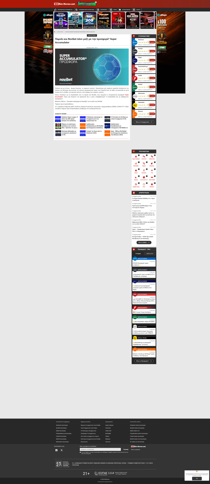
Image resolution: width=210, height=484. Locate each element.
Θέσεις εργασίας (135, 449)
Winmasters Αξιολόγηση (62, 442)
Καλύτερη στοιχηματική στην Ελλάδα (90, 439)
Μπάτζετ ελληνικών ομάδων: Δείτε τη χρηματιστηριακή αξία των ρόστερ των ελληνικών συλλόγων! (143, 214)
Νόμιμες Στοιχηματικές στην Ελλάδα (90, 425)
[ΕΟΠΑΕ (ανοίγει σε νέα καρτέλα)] (110, 473)
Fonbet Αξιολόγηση (61, 436)
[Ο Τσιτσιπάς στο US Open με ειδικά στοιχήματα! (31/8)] (107, 119)
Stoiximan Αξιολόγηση (62, 425)
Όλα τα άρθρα (142, 242)
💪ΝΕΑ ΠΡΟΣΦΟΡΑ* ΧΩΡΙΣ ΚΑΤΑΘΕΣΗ (144, 321)
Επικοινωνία (84, 442)
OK (197, 478)
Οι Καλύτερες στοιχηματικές (88, 431)
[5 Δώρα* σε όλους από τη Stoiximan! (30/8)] (83, 133)
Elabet (140, 57)
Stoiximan (141, 39)
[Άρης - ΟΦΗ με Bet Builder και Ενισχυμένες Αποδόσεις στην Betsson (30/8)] (107, 133)
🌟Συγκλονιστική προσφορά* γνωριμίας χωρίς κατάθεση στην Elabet (142, 287)
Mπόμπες (107, 439)
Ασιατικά (107, 442)
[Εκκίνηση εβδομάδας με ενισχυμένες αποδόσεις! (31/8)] (58, 133)
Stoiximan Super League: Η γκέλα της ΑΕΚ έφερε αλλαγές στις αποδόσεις (69, 118)
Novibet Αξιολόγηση (61, 428)
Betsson (140, 111)
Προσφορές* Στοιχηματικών (88, 433)
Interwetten (141, 102)
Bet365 (140, 84)
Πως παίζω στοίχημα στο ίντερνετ (90, 436)
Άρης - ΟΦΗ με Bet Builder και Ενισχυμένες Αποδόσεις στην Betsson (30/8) (119, 133)
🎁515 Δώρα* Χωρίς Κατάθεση (142, 312)
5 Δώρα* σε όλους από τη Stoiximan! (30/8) (94, 132)
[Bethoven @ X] (61, 450)
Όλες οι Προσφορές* (142, 361)
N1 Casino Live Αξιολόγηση (137, 442)
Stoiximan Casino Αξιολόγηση (137, 425)
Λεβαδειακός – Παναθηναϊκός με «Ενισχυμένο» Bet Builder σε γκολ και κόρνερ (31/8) (119, 126)
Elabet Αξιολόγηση (61, 431)
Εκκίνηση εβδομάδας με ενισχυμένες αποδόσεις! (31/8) (69, 133)
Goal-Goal (107, 428)
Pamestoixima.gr (143, 66)
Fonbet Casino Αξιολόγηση (137, 436)
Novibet (140, 48)
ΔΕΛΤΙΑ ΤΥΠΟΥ (60, 31)
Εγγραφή (125, 449)
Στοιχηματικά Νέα (136, 196)
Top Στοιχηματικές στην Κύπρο (89, 428)
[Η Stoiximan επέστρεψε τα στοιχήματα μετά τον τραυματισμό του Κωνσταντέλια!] (83, 119)
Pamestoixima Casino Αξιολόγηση (139, 433)
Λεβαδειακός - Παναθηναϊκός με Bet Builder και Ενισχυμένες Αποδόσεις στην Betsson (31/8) (94, 126)
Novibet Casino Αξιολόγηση (137, 428)
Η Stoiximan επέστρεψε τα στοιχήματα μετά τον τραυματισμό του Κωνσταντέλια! (94, 119)
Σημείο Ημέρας (109, 425)
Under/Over (108, 431)
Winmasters (141, 93)
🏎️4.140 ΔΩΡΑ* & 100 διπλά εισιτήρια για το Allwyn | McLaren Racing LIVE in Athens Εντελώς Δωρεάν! (144, 301)
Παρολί (107, 436)
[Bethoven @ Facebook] (56, 450)
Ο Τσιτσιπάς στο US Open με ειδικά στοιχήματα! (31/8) (119, 118)
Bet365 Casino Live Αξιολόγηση (138, 439)
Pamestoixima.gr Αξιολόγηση (63, 433)
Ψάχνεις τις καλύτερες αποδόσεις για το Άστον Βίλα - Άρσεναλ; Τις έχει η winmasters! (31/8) (69, 126)
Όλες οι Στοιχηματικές (143, 122)
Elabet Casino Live (134, 431)
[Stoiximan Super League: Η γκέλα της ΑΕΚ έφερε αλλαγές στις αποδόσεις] (58, 119)
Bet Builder (108, 433)
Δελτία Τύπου (92, 35)
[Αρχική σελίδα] (54, 31)
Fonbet (140, 75)
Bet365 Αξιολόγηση (61, 439)
